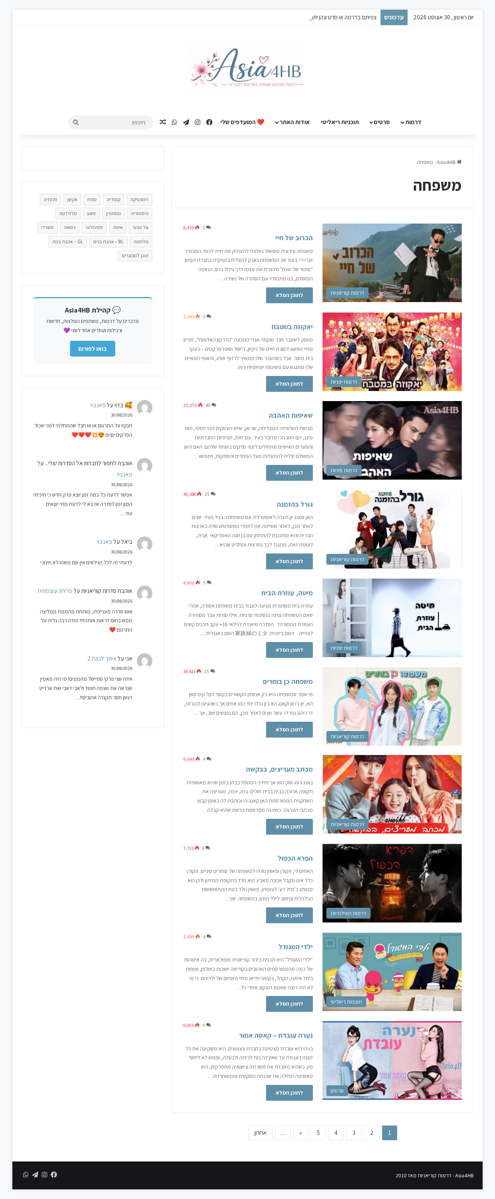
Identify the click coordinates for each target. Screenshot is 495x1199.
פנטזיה (50, 199)
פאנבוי (98, 405)
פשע (91, 213)
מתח (92, 199)
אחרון (260, 1133)
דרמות (413, 122)
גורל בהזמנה (295, 504)
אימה (118, 227)
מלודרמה (68, 213)
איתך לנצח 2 (101, 658)
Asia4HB (447, 162)
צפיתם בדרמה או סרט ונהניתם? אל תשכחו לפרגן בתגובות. (312, 17)
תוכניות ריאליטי (340, 122)
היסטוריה (139, 213)
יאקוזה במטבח (292, 326)
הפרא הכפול (295, 858)
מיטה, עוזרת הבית (287, 592)
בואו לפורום (93, 349)
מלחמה (141, 241)
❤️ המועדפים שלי (242, 122)
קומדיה (113, 199)
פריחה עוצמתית (55, 591)
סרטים (382, 122)
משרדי (47, 227)
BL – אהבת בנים (108, 241)
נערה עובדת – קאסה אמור (276, 1035)
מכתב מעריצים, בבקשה (279, 769)
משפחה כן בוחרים (288, 681)
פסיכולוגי (94, 227)
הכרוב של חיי (294, 237)
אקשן (72, 199)
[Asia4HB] (247, 68)
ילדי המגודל (295, 946)
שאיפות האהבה (291, 415)
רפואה (69, 227)
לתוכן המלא (289, 295)
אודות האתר (295, 122)
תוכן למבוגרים (135, 255)
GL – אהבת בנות (67, 241)
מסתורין (113, 213)
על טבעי (140, 227)
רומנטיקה (139, 199)
